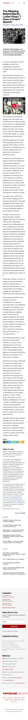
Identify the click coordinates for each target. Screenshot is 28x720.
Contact (6, 699)
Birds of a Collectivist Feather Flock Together (13, 641)
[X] (4, 442)
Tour (15, 701)
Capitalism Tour (6, 595)
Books (10, 699)
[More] (23, 442)
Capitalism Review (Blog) (8, 607)
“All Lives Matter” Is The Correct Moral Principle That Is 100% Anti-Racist (13, 542)
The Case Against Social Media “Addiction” (11, 563)
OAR (3, 666)
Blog (22, 699)
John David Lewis (20, 683)
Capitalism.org (16, 699)
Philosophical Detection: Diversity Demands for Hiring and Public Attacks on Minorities (13, 536)
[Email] (17, 442)
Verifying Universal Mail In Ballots (10, 645)
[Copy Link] (20, 442)
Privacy (23, 697)
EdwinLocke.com (15, 508)
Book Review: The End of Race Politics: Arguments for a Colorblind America (13, 530)
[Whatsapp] (12, 442)
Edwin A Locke (9, 25)
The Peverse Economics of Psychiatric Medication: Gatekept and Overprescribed (14, 573)
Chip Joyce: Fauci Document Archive (11, 647)
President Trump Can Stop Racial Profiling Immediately (12, 520)
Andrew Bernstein (17, 677)
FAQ (12, 701)
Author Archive (19, 513)
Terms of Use (17, 697)
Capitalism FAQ (6, 599)
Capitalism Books (6, 603)
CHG (3, 661)
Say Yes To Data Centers (8, 643)
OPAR (3, 658)
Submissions (9, 697)
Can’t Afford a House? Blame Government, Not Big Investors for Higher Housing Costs (14, 554)
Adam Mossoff (9, 680)
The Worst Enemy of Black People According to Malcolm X (12, 525)
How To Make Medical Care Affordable (13, 559)
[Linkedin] (7, 442)
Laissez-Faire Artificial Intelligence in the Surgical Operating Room (13, 568)
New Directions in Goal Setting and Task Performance (12, 497)
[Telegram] (15, 442)
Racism (5, 517)
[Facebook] (9, 442)
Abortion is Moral (8, 669)
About (4, 697)
